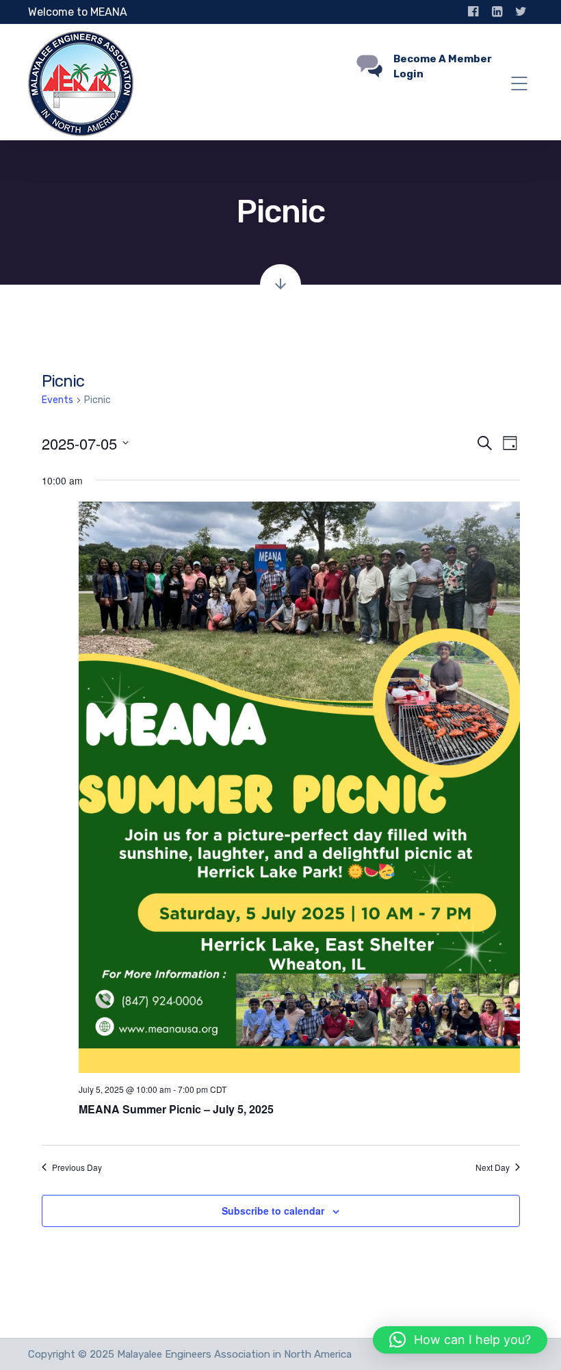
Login (408, 74)
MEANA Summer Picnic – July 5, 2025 (176, 1109)
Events (57, 400)
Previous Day (77, 1167)
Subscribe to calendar (273, 1210)
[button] (460, 1340)
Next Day (492, 1167)
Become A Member (442, 59)
